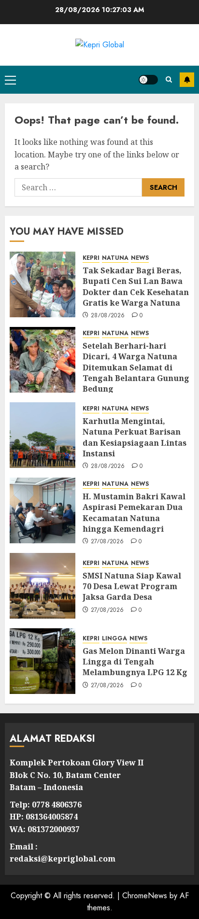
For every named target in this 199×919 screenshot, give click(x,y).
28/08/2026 (108, 316)
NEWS (140, 258)
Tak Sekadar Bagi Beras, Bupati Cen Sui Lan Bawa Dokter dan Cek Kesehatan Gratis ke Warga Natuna (136, 286)
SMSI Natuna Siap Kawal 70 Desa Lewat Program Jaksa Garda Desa (132, 586)
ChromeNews (144, 895)
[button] (10, 79)
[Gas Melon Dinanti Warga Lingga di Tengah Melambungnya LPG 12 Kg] (42, 661)
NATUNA (115, 258)
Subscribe (187, 79)
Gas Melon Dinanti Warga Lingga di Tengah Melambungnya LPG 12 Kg (135, 662)
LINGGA (114, 639)
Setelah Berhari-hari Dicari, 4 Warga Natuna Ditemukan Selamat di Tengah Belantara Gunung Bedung (136, 367)
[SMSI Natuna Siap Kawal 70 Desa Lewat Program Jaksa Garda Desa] (42, 586)
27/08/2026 (107, 542)
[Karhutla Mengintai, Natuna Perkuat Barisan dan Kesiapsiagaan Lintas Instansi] (42, 435)
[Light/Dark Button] (148, 80)
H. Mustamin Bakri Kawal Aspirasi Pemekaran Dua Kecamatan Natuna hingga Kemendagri (134, 512)
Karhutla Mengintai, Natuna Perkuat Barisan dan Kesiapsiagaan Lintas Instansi (134, 437)
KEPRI (91, 258)
